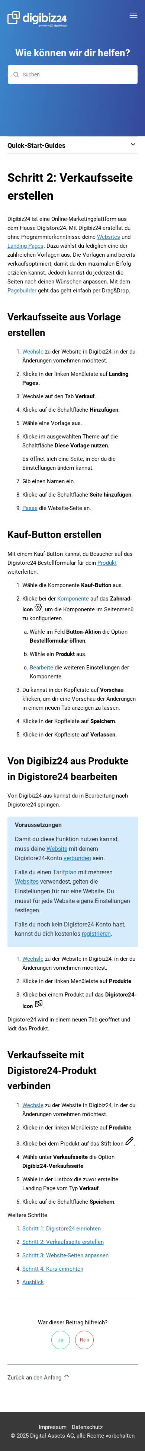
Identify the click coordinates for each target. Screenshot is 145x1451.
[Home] (37, 19)
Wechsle (33, 351)
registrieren (96, 933)
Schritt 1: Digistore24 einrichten (61, 1228)
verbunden (77, 858)
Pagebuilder (21, 290)
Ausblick (33, 1282)
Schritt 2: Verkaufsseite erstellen (63, 1242)
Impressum (53, 1427)
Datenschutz (87, 1427)
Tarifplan (65, 872)
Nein (84, 1340)
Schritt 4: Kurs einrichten (52, 1268)
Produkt (107, 563)
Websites (108, 237)
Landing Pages (25, 246)
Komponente (73, 598)
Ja (60, 1340)
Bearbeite (41, 667)
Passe (30, 508)
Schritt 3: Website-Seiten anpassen (65, 1255)
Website (56, 848)
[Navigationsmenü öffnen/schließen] (133, 15)
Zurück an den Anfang (35, 1377)
